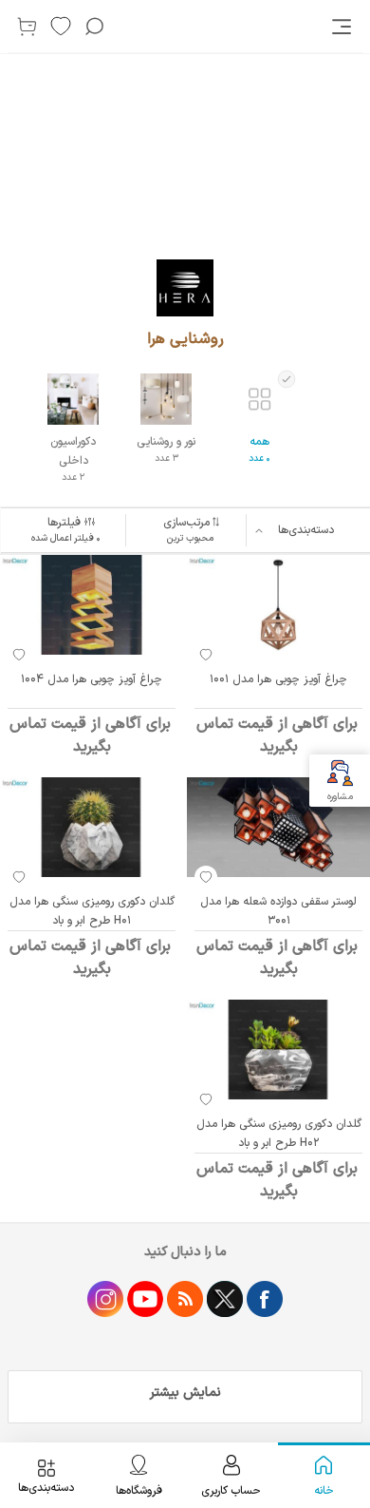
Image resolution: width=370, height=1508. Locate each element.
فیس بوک (265, 1299)
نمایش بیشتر (185, 1393)
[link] (343, 26)
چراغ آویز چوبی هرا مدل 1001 (278, 679)
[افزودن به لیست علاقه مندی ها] (205, 654)
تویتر (225, 1299)
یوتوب (145, 1299)
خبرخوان (185, 1299)
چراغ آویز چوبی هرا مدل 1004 (91, 679)
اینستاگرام (105, 1299)
